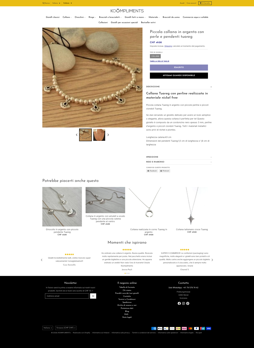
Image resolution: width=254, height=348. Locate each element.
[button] (68, 3)
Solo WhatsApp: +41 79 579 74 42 (183, 287)
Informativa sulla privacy (121, 333)
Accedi (182, 3)
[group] (85, 135)
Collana (155, 56)
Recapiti (199, 333)
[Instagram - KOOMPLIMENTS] (183, 303)
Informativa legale (187, 333)
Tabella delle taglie (159, 61)
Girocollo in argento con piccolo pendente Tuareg (62, 230)
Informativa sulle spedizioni (168, 333)
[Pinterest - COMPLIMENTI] (187, 303)
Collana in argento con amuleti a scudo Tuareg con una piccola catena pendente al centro (105, 219)
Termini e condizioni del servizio (144, 333)
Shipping (168, 46)
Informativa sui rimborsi (100, 333)
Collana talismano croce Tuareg (192, 229)
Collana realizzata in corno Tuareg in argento (148, 230)
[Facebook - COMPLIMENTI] (179, 303)
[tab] (125, 273)
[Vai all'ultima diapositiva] (77, 135)
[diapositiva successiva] (108, 135)
